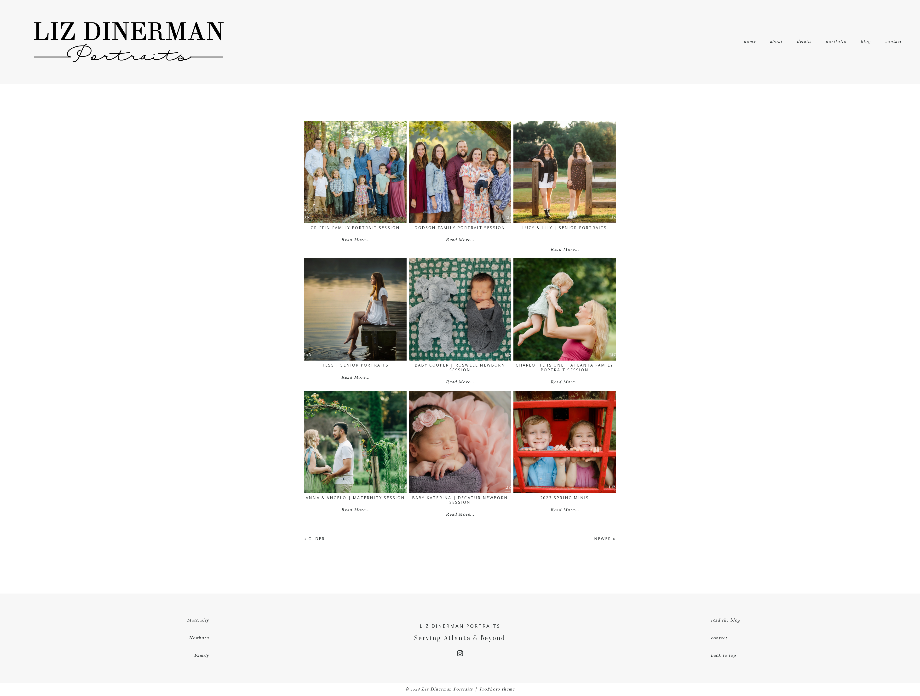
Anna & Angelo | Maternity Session (355, 497)
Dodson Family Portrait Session (459, 227)
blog (866, 42)
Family (201, 655)
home (749, 42)
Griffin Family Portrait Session (355, 227)
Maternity (198, 620)
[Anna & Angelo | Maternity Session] (355, 442)
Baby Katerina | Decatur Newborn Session (460, 500)
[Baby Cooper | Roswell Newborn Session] (460, 309)
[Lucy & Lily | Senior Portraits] (564, 172)
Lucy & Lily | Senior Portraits (564, 227)
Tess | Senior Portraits (355, 365)
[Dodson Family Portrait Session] (460, 172)
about (776, 42)
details (804, 42)
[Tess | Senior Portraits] (355, 309)
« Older (314, 538)
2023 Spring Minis (564, 497)
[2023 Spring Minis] (564, 442)
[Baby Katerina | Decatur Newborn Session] (460, 442)
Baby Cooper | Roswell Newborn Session (460, 367)
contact (893, 42)
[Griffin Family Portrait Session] (355, 172)
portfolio (836, 42)
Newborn (199, 638)
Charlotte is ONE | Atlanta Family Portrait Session (564, 367)
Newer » (605, 538)
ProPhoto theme (497, 689)
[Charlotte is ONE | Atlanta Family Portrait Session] (564, 309)
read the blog (725, 620)
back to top (723, 655)
